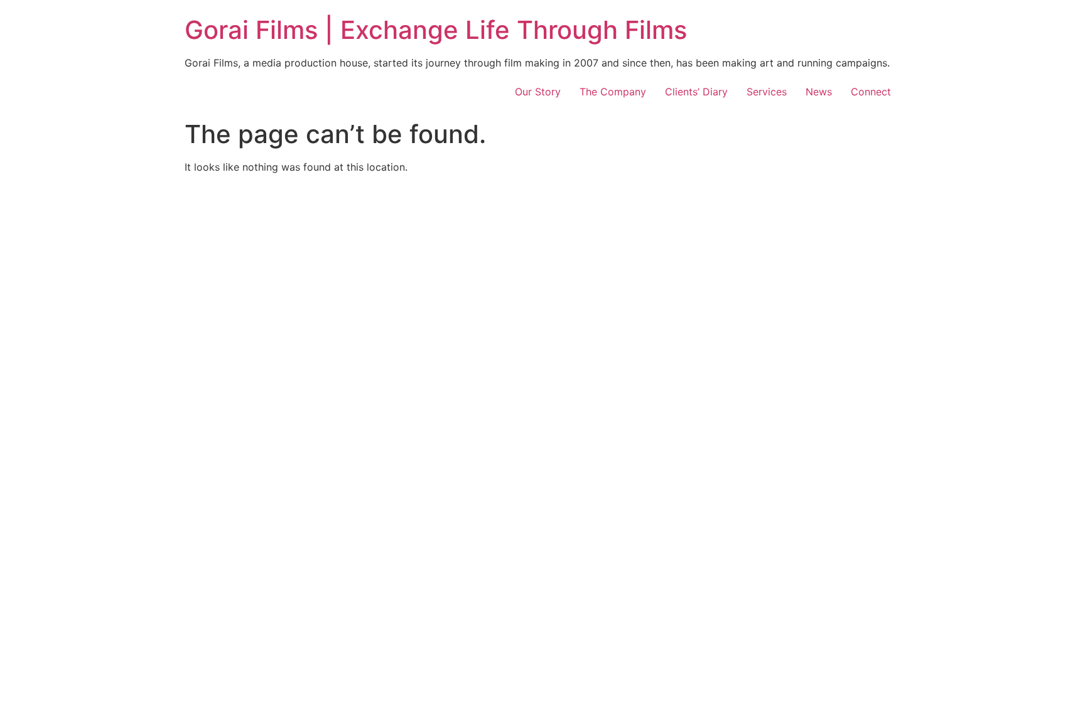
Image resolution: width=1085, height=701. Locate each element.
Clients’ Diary (696, 91)
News (819, 91)
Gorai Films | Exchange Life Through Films (436, 29)
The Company (613, 91)
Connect (871, 91)
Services (767, 91)
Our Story (538, 91)
